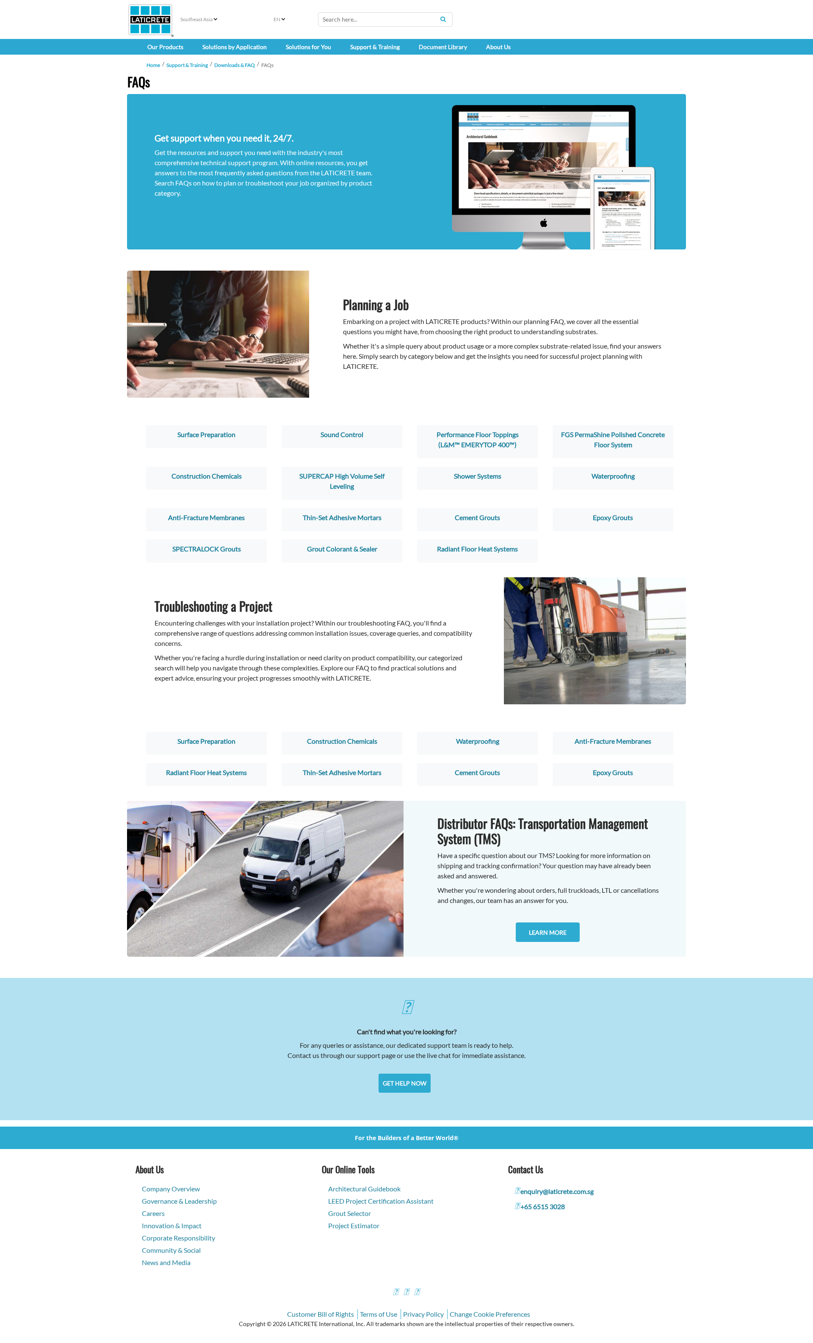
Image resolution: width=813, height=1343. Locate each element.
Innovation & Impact (172, 1225)
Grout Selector (349, 1213)
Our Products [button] (165, 46)
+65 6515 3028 (542, 1206)
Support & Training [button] (375, 46)
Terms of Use (378, 1314)
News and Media (166, 1262)
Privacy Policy (423, 1314)
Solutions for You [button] (308, 46)
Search (442, 19)
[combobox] (385, 19)
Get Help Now (404, 1083)
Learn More (548, 932)
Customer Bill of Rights (320, 1314)
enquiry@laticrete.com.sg (557, 1191)
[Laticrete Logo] (150, 20)
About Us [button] (498, 46)
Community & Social (171, 1250)
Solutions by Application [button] (234, 46)
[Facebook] (395, 1292)
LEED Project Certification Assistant (381, 1201)
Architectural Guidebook (364, 1189)
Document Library (443, 46)
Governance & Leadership (179, 1201)
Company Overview (171, 1189)
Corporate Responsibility (178, 1238)
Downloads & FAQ (234, 65)
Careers (153, 1213)
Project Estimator (353, 1225)
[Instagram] (406, 1292)
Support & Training (187, 65)
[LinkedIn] (416, 1292)
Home (153, 65)
